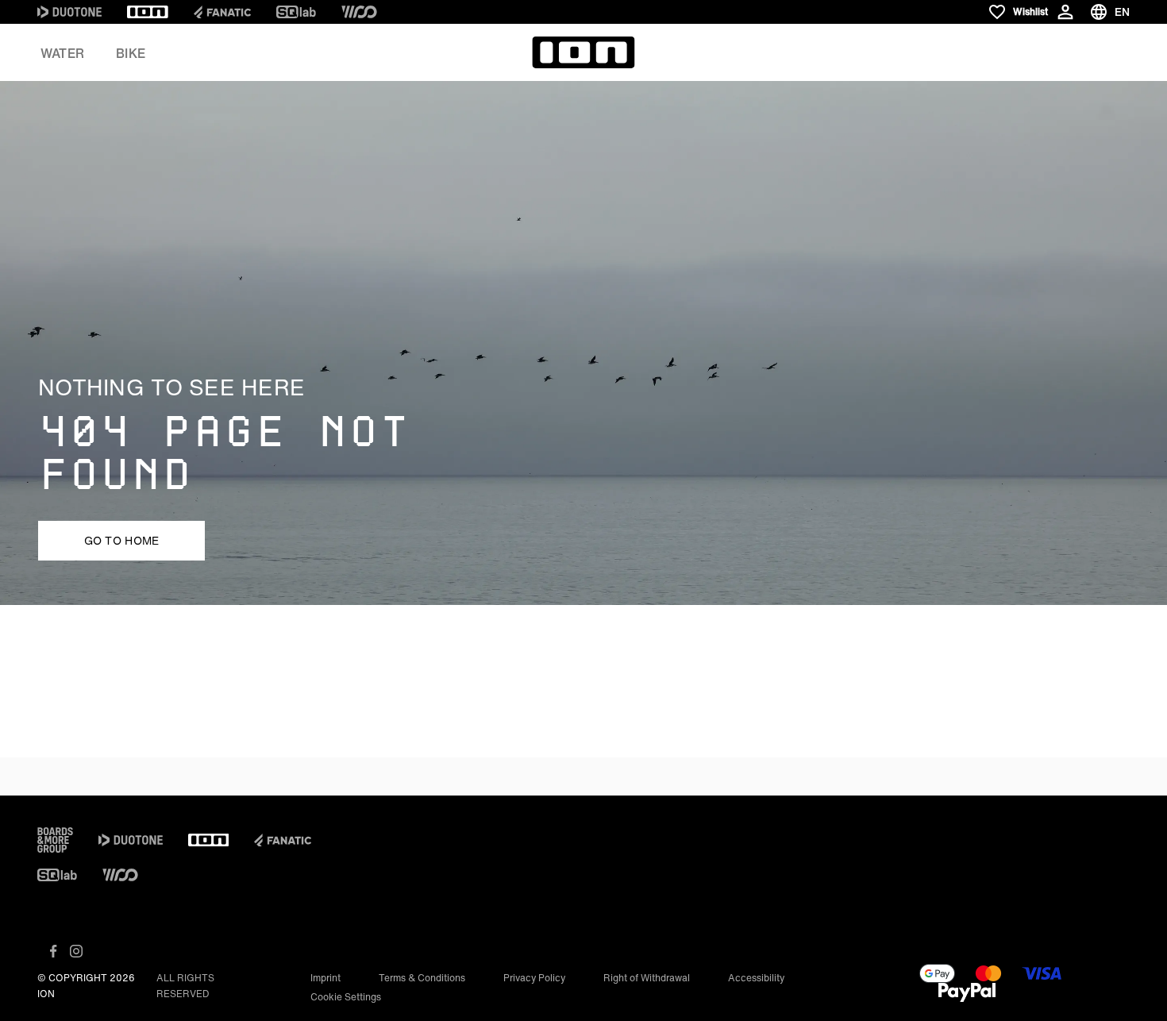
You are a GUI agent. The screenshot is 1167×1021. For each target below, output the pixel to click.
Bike (130, 53)
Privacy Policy (534, 977)
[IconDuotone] (69, 12)
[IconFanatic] (222, 12)
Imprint (325, 977)
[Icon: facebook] (53, 951)
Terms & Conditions (422, 977)
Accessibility (756, 977)
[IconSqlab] (296, 12)
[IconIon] (147, 12)
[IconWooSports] (359, 12)
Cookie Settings (345, 997)
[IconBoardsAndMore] (55, 840)
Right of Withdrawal (646, 977)
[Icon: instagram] (76, 951)
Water (62, 53)
